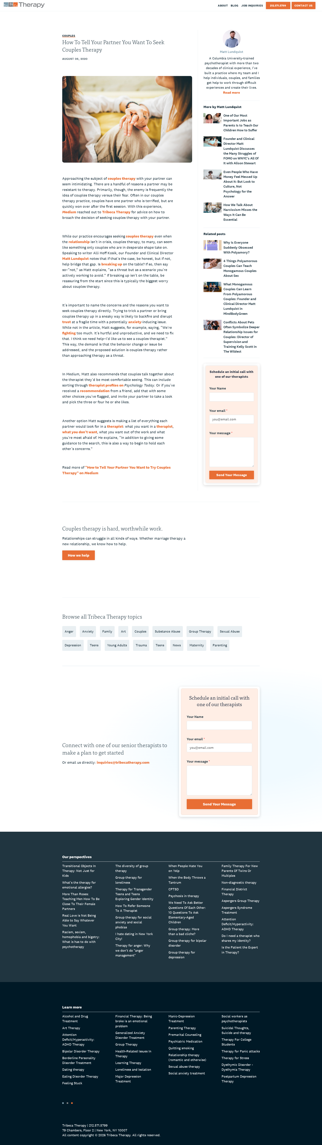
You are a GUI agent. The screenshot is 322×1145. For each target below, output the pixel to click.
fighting (69, 333)
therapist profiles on (106, 385)
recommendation (95, 390)
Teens (94, 645)
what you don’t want (79, 432)
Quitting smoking (181, 1048)
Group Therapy (200, 631)
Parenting (220, 645)
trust (66, 321)
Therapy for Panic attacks (241, 1051)
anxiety (134, 321)
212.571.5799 (278, 5)
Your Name (217, 389)
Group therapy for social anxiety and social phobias (133, 922)
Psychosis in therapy (183, 896)
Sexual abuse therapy (184, 1066)
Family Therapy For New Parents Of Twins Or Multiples (240, 871)
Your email (218, 411)
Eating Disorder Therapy (80, 1076)
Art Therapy (71, 1028)
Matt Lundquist (75, 258)
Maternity (197, 645)
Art (123, 631)
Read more (231, 92)
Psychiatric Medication (185, 1041)
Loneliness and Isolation (133, 1069)
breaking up (111, 264)
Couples (68, 35)
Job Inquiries (252, 5)
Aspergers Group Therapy (240, 901)
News (177, 645)
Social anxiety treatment (186, 1073)
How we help (78, 555)
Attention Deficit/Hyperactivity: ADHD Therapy (238, 924)
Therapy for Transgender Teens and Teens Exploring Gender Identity (134, 894)
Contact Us (303, 5)
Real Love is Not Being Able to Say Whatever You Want (79, 920)
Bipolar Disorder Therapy (81, 1051)
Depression (73, 645)
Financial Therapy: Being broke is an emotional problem (133, 1021)
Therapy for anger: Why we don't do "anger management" (132, 950)
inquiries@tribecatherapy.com (123, 762)
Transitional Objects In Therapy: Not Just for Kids (79, 871)
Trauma (141, 645)
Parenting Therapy (182, 1028)
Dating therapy (73, 1069)
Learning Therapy (128, 1063)
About (223, 5)
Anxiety (88, 631)
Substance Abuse (167, 631)
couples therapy (121, 178)
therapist (115, 426)
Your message (221, 433)
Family (107, 631)
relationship (79, 241)
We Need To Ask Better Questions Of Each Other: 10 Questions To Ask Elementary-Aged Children (187, 912)
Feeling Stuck (72, 1083)
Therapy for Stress (235, 1058)
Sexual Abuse (230, 631)
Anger (69, 631)
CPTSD (173, 889)
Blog (235, 5)
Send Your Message (231, 475)
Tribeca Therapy (116, 212)
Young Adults (117, 645)
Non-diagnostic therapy (239, 882)
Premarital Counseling (184, 1034)
